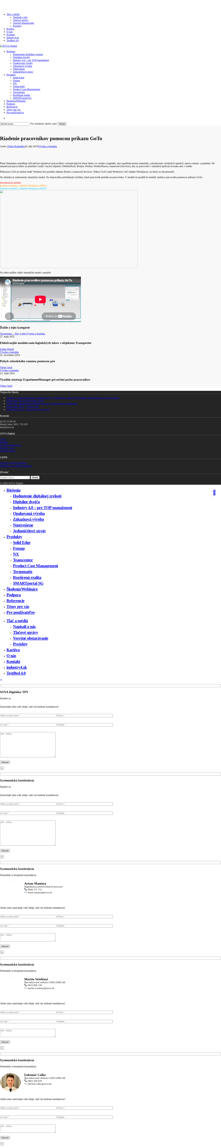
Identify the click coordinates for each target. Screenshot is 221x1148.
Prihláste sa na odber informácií (16, 466)
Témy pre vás (17, 606)
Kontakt (4, 442)
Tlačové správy (8, 450)
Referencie (15, 600)
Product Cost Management (35, 565)
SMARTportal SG (28, 583)
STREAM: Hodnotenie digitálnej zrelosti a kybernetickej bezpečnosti (41, 403)
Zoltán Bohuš (7, 349)
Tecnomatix (22, 571)
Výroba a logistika (47, 146)
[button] (1, 680)
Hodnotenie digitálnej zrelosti (37, 496)
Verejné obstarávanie (10, 445)
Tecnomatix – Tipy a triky (13, 333)
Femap (19, 548)
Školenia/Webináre (22, 589)
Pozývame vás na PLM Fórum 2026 (25, 400)
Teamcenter (23, 560)
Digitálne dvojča (26, 501)
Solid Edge (21, 542)
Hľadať (62, 124)
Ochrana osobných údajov (13, 463)
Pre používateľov (20, 612)
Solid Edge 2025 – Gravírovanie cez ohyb (28, 409)
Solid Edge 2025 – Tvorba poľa (22, 406)
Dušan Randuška (16, 146)
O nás (3, 439)
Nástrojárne (23, 525)
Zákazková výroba (28, 519)
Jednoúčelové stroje (29, 531)
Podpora (13, 595)
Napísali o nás (7, 448)
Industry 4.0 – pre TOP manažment (42, 507)
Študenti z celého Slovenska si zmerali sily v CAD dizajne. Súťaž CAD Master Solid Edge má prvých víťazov (62, 397)
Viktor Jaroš (6, 367)
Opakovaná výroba (29, 513)
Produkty (14, 536)
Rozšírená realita (27, 577)
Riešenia (13, 490)
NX (16, 554)
